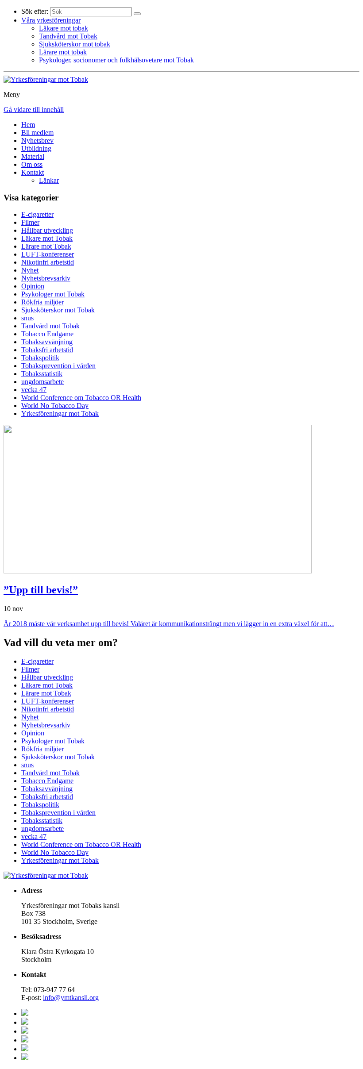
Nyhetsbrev (37, 140)
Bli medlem (37, 132)
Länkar (49, 180)
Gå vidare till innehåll (34, 109)
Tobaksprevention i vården (58, 365)
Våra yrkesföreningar (51, 20)
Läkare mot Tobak (47, 238)
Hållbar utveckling (47, 230)
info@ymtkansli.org (71, 997)
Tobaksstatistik (41, 373)
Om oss (31, 164)
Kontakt (32, 172)
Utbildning (36, 148)
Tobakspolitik (40, 357)
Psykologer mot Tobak (53, 294)
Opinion (32, 286)
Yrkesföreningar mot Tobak (60, 413)
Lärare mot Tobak (46, 246)
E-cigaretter (37, 214)
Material (32, 156)
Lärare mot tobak (63, 52)
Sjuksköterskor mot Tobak (58, 310)
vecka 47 (33, 389)
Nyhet (30, 270)
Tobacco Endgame (47, 334)
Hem (28, 124)
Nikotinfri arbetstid (47, 262)
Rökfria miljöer (42, 302)
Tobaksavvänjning (47, 342)
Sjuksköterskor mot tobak (74, 44)
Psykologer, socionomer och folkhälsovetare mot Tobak (116, 60)
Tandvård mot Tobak (68, 36)
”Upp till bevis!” (41, 590)
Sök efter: (34, 11)
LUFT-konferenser (47, 254)
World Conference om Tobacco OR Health (81, 397)
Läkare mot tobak (63, 28)
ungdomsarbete (42, 381)
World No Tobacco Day (55, 405)
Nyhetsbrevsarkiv (45, 278)
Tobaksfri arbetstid (47, 350)
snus (27, 318)
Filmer (30, 222)
